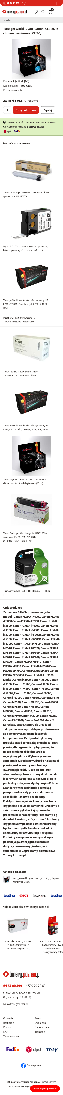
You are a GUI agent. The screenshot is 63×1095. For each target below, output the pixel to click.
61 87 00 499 (12, 3)
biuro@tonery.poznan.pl (15, 1004)
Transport (40, 1032)
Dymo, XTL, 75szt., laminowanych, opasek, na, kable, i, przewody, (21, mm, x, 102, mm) (25, 248)
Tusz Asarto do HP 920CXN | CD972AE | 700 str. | (26, 592)
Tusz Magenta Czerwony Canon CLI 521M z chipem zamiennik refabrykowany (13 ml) (24, 481)
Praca (38, 1018)
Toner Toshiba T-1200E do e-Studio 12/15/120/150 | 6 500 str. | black (20, 373)
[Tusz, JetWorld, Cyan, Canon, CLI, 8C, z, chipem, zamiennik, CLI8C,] (31, 58)
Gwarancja (40, 1023)
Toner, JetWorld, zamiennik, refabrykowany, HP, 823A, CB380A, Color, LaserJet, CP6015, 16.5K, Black (25, 303)
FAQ (5, 1032)
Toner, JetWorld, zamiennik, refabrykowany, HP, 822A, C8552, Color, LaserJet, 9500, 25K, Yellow (25, 427)
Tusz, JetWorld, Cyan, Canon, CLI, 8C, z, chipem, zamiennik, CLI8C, (36, 880)
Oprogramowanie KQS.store (21, 1086)
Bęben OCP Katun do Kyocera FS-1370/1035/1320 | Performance (19, 319)
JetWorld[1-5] (22, 81)
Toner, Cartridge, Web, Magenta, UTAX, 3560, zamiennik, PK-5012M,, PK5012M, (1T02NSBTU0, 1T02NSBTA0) (25, 536)
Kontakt (7, 1027)
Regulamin (8, 1023)
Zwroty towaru (11, 1036)
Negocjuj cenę (42, 1027)
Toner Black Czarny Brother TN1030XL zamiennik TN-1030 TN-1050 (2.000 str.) (18, 945)
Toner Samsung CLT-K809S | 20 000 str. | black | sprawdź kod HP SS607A (27, 194)
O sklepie (8, 1018)
